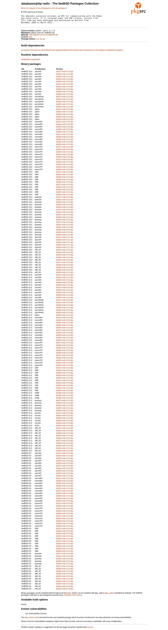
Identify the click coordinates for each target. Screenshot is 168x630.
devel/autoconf (89, 50)
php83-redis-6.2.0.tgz (64, 104)
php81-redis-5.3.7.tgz (64, 242)
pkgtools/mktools (62, 50)
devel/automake (76, 50)
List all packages (59, 8)
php (30, 37)
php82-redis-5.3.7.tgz (64, 245)
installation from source (72, 595)
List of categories (44, 8)
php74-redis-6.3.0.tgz (64, 71)
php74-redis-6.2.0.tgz (64, 97)
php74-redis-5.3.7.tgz (64, 237)
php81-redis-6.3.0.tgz (64, 212)
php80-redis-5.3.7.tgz (64, 240)
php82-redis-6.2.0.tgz (64, 102)
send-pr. (90, 627)
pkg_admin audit (31, 617)
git (44, 39)
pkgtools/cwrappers (115, 50)
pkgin (69, 593)
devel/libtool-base (48, 50)
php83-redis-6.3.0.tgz (64, 76)
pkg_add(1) (109, 593)
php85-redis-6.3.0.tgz (64, 82)
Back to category (29, 8)
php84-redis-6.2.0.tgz (64, 107)
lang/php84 (25, 59)
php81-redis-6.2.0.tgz (64, 99)
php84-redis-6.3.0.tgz (64, 79)
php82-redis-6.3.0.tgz (64, 74)
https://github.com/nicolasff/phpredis (43, 35)
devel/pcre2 (26, 50)
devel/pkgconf (101, 50)
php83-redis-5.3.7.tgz (64, 247)
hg (41, 39)
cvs (37, 39)
